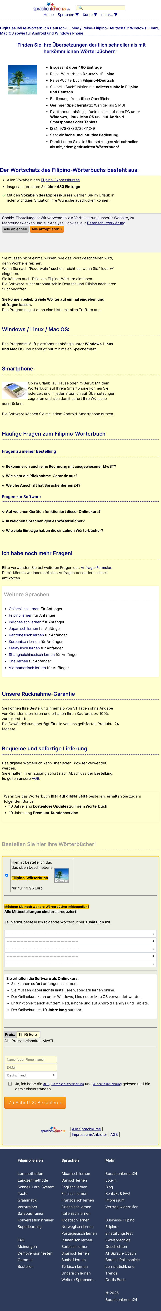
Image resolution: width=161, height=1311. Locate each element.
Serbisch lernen (74, 1246)
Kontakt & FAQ (117, 1193)
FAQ (21, 1240)
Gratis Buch (115, 1279)
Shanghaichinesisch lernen (32, 654)
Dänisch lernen (74, 1180)
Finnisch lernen (74, 1193)
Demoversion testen (35, 1253)
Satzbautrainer (31, 1213)
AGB (35, 778)
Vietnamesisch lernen (27, 668)
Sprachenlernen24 (121, 1173)
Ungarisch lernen (76, 1273)
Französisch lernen (77, 1200)
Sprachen (66, 14)
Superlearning (30, 1226)
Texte (22, 1193)
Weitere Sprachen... (78, 1279)
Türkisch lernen (74, 1266)
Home (49, 14)
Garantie (25, 1260)
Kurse (88, 14)
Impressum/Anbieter (89, 1134)
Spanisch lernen (75, 1253)
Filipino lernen (20, 615)
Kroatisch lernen (75, 1220)
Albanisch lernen (75, 1173)
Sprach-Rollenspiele (122, 1260)
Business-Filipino (119, 1220)
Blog (109, 1187)
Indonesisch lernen (25, 622)
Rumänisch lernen (76, 1240)
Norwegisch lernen (77, 1226)
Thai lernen (18, 661)
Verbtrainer (27, 1207)
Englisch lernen (74, 1187)
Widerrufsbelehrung (107, 1084)
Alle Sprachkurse (86, 1129)
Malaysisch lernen (24, 648)
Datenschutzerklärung (67, 1084)
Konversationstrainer (36, 1220)
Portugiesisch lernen (79, 1233)
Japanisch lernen (23, 628)
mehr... (107, 14)
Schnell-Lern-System (36, 1187)
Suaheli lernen (73, 1260)
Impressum (114, 1200)
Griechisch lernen (76, 1207)
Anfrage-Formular (96, 567)
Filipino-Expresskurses (60, 180)
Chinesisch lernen (24, 609)
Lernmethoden (30, 1173)
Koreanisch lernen (24, 641)
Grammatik (27, 1200)
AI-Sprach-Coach (120, 1253)
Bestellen (26, 1266)
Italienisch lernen (76, 1213)
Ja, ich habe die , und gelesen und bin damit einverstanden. (82, 1084)
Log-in (111, 1180)
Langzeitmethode (33, 1180)
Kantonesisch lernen (26, 635)
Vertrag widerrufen (121, 1207)
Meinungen (27, 1246)
